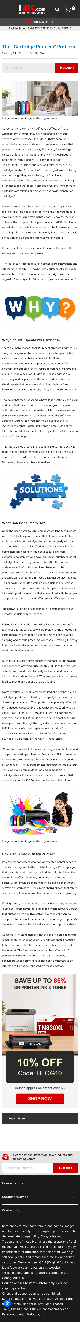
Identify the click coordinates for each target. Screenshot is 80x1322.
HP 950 (33, 712)
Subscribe (65, 1167)
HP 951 (49, 712)
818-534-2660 (43, 22)
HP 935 (22, 712)
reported (40, 353)
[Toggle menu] (7, 9)
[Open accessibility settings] (7, 1303)
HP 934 (11, 712)
